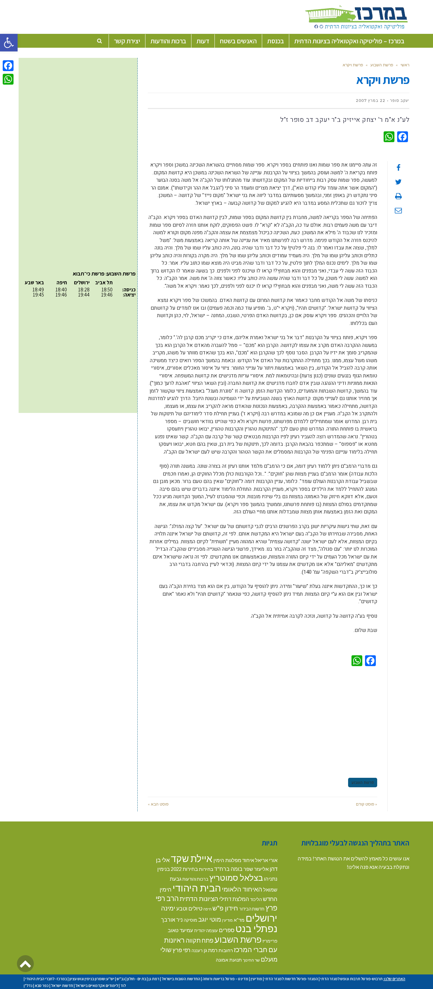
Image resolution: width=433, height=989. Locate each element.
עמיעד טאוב (180, 930)
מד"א (239, 920)
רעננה (197, 950)
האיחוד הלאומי (242, 889)
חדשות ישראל (62, 985)
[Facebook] (8, 65)
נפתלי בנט (256, 928)
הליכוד (256, 899)
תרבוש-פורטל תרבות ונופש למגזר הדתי (351, 978)
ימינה (168, 908)
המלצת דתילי (234, 899)
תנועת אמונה (229, 960)
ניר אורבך (172, 919)
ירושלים (261, 918)
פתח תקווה (199, 940)
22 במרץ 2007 (370, 100)
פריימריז (270, 941)
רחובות (226, 950)
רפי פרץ (181, 949)
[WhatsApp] (8, 79)
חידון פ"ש (225, 908)
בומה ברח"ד (228, 868)
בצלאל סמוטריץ (236, 877)
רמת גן (211, 950)
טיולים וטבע (189, 908)
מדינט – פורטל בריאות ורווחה (225, 978)
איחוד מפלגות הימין (233, 860)
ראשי (405, 64)
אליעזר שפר (256, 869)
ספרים (226, 929)
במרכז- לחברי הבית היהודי (46, 978)
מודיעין (227, 920)
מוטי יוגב (209, 919)
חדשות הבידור (252, 908)
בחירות (206, 869)
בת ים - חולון (136, 978)
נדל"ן (28, 985)
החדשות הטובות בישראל (181, 978)
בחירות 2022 (184, 869)
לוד (123, 985)
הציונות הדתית (199, 898)
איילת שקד (191, 858)
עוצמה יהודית (206, 930)
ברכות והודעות (195, 879)
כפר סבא (42, 985)
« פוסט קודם (366, 804)
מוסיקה (190, 920)
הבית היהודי (197, 888)
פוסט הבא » (158, 804)
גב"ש (121, 978)
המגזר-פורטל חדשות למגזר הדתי (291, 978)
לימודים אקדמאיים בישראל (96, 985)
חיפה (207, 909)
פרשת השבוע (381, 64)
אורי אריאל (266, 860)
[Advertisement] (262, 721)
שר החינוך (251, 960)
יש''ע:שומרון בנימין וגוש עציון (91, 978)
